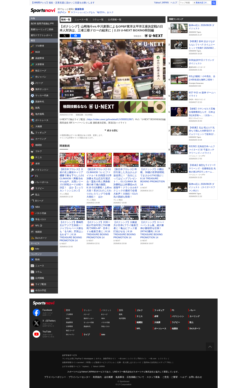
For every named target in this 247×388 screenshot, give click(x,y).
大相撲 (157, 322)
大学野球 (69, 326)
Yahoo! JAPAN (161, 2)
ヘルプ (174, 2)
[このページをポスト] (65, 35)
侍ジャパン (70, 334)
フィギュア (159, 310)
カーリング (195, 316)
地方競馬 (122, 318)
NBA (103, 318)
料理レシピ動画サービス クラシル (100, 362)
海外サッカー (89, 318)
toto (103, 334)
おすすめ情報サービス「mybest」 (76, 366)
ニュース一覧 (81, 19)
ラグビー (176, 322)
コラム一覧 (98, 19)
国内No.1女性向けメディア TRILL (158, 362)
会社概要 (108, 377)
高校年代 (87, 326)
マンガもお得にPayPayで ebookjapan (77, 359)
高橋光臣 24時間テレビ (203, 3)
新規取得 (79, 9)
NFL (138, 328)
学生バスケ (105, 326)
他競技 (175, 328)
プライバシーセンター (79, 377)
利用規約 (97, 377)
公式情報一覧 (114, 19)
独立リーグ (70, 330)
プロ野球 (69, 314)
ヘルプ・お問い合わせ (191, 377)
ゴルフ (140, 310)
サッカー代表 (89, 322)
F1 (173, 310)
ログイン (62, 12)
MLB (68, 318)
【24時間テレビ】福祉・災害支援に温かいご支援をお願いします (63, 2)
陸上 (192, 322)
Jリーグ (87, 314)
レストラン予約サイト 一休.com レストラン (147, 359)
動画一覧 (65, 19)
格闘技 (140, 322)
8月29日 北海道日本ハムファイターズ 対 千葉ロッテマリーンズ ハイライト (202, 149)
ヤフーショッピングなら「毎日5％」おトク (92, 12)
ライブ (87, 334)
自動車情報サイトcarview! (73, 362)
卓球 (156, 316)
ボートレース (160, 328)
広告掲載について (135, 377)
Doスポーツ (195, 328)
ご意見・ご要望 (170, 377)
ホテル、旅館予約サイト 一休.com (111, 359)
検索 (214, 3)
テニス (140, 316)
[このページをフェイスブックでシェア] (76, 35)
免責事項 (119, 377)
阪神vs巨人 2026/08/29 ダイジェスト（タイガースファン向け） (202, 187)
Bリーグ (104, 314)
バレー (193, 310)
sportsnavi (44, 303)
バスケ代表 (105, 322)
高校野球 (69, 322)
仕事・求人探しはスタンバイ (129, 362)
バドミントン (178, 316)
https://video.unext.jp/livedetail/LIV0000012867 (110, 119)
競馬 (120, 314)
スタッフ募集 (153, 377)
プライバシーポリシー (55, 377)
